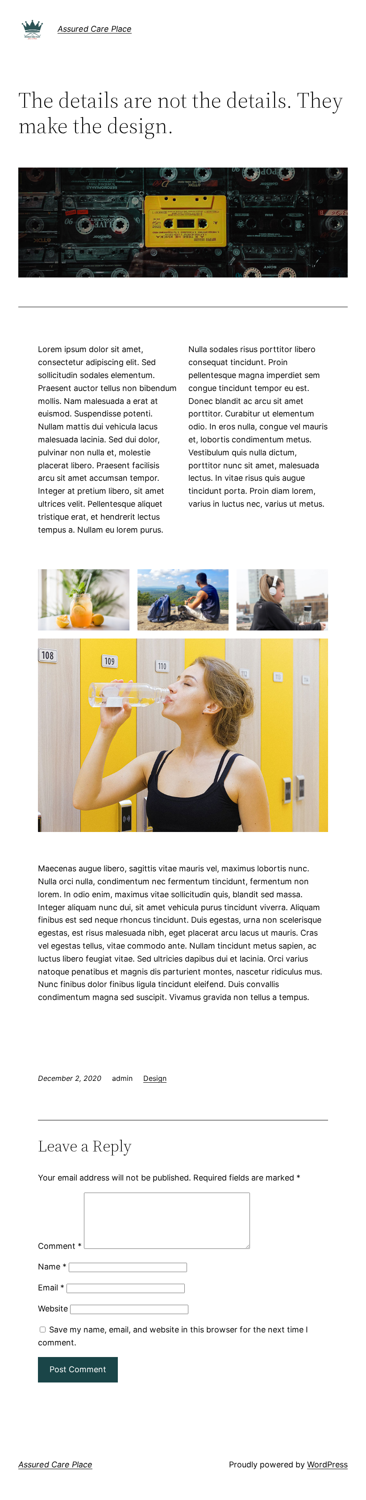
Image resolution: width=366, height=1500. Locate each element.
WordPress (327, 1464)
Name (52, 1266)
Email (51, 1287)
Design (154, 1078)
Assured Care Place (95, 29)
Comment (60, 1246)
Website (53, 1308)
